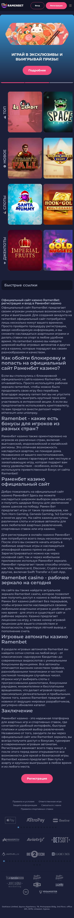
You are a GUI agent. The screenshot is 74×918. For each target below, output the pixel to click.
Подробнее (37, 70)
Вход (37, 5)
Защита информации (25, 805)
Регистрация (37, 778)
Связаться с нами (51, 805)
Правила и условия (23, 801)
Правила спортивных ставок (37, 809)
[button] (70, 112)
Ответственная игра (50, 801)
